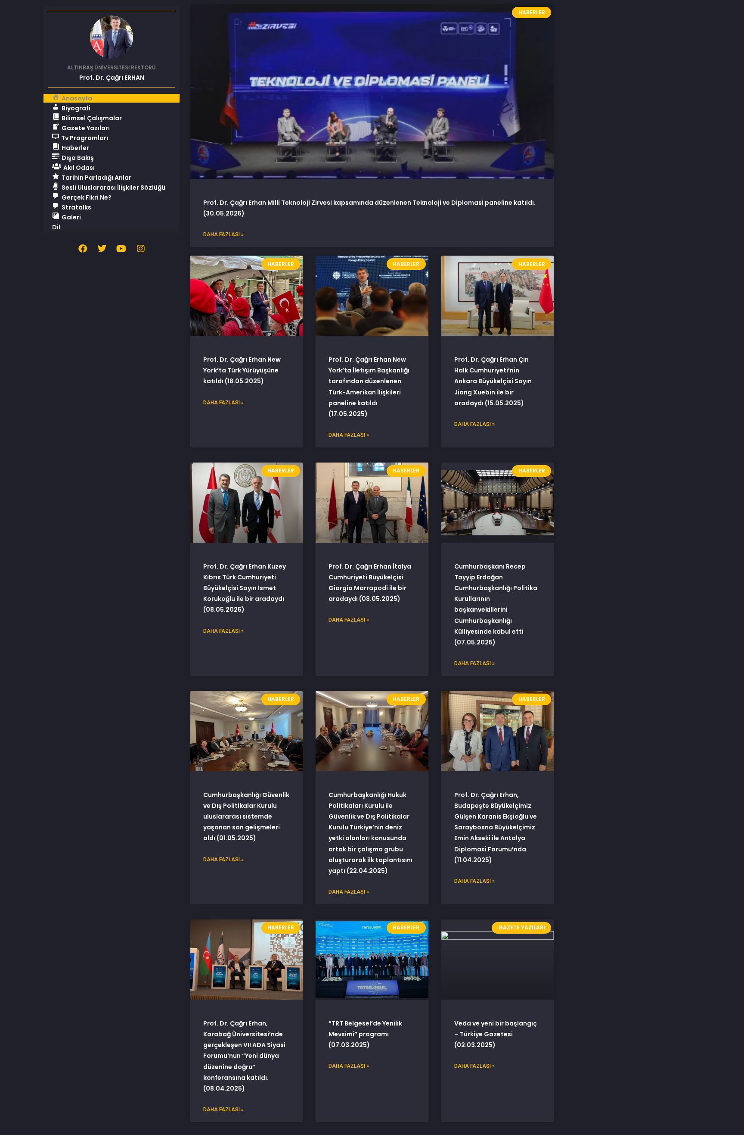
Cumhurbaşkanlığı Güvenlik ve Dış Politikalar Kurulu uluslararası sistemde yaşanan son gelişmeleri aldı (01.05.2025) (246, 817)
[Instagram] (140, 248)
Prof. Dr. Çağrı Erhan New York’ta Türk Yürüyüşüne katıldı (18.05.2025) (242, 370)
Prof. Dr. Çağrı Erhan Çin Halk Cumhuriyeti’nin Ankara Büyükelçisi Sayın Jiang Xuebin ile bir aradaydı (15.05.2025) (493, 381)
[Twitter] (102, 248)
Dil (56, 227)
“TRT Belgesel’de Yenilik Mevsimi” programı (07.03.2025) (365, 1034)
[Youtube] (121, 248)
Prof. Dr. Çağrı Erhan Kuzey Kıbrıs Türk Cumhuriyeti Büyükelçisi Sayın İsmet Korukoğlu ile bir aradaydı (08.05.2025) (244, 588)
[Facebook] (82, 248)
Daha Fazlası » (223, 234)
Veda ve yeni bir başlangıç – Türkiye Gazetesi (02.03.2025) (495, 1034)
